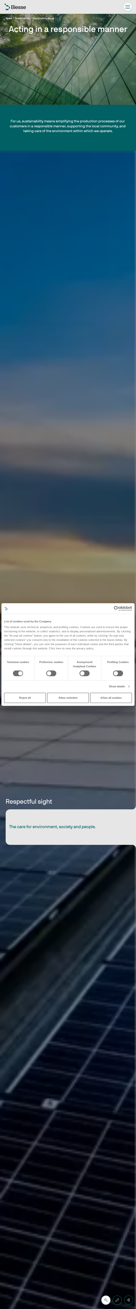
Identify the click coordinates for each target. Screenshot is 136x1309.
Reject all (25, 697)
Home (9, 18)
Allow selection (68, 697)
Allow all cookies (111, 697)
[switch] (51, 673)
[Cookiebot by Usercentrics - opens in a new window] (116, 608)
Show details (117, 686)
